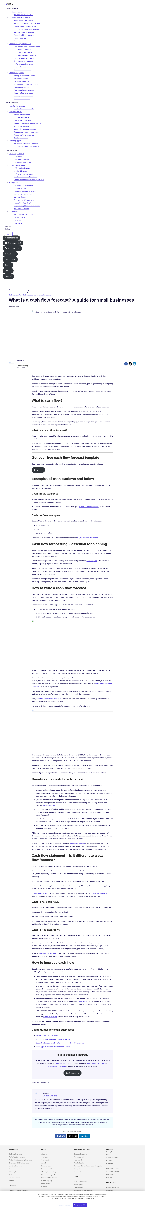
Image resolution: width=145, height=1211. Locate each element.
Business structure (29, 295)
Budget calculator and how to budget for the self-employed (60, 1043)
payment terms (49, 805)
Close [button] (7, 276)
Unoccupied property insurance (26, 132)
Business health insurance (24, 32)
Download (38, 470)
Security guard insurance (23, 96)
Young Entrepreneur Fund (24, 194)
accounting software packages (48, 699)
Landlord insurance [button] (17, 106)
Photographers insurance (24, 90)
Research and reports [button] (17, 165)
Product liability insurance (24, 35)
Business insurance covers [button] (19, 18)
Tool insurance (19, 41)
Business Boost (20, 197)
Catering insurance (21, 81)
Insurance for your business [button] (20, 44)
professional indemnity (56, 1066)
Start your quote (72, 1073)
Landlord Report (20, 171)
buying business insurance (87, 538)
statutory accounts (99, 893)
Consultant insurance (22, 50)
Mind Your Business (21, 209)
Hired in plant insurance (23, 93)
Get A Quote (10, 254)
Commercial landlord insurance (26, 147)
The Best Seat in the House (24, 191)
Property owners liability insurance (27, 123)
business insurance (63, 1063)
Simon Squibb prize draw (23, 186)
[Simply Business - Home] (8, 4)
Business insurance (11, 8)
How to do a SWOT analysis (47, 1035)
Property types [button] (15, 141)
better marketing (50, 1017)
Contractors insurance (23, 52)
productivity (82, 1001)
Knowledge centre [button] (16, 154)
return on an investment (89, 507)
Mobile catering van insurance (25, 84)
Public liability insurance (23, 21)
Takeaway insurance (22, 99)
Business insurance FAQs (23, 15)
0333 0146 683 (11, 238)
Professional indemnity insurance (27, 23)
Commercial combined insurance (27, 47)
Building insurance (21, 138)
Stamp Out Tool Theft (22, 203)
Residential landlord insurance (26, 144)
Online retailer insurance (23, 61)
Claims (7, 229)
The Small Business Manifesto (25, 177)
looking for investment (48, 953)
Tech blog (18, 220)
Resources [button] (13, 212)
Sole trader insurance (22, 67)
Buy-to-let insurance (22, 115)
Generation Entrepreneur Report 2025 (29, 180)
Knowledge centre (11, 150)
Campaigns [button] (13, 183)
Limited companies (39, 893)
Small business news (22, 159)
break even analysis (77, 843)
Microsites (18, 223)
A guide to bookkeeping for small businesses (53, 1039)
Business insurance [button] (16, 12)
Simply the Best (20, 188)
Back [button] (7, 271)
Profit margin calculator (23, 215)
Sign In (8, 265)
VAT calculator (19, 217)
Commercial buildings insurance (26, 29)
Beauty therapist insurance (24, 76)
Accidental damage (21, 126)
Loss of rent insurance (22, 120)
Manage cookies (64, 1205)
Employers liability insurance (25, 26)
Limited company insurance (25, 55)
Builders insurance (21, 79)
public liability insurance (96, 1063)
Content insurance (21, 118)
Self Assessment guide (22, 162)
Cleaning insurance (21, 87)
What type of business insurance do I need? (53, 1047)
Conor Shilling (22, 366)
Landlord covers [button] (15, 112)
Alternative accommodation (25, 129)
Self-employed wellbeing (23, 174)
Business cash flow (15, 295)
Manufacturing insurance (24, 58)
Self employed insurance (23, 64)
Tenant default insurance (24, 135)
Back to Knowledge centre (19, 291)
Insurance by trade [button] (16, 73)
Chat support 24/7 (13, 244)
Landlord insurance (11, 102)
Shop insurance (20, 38)
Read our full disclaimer (84, 1125)
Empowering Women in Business (27, 206)
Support (8, 226)
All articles (18, 157)
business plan (92, 561)
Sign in (9, 234)
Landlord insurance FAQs (24, 109)
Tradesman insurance (22, 70)
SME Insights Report (22, 168)
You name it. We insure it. (24, 200)
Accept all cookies (80, 1205)
